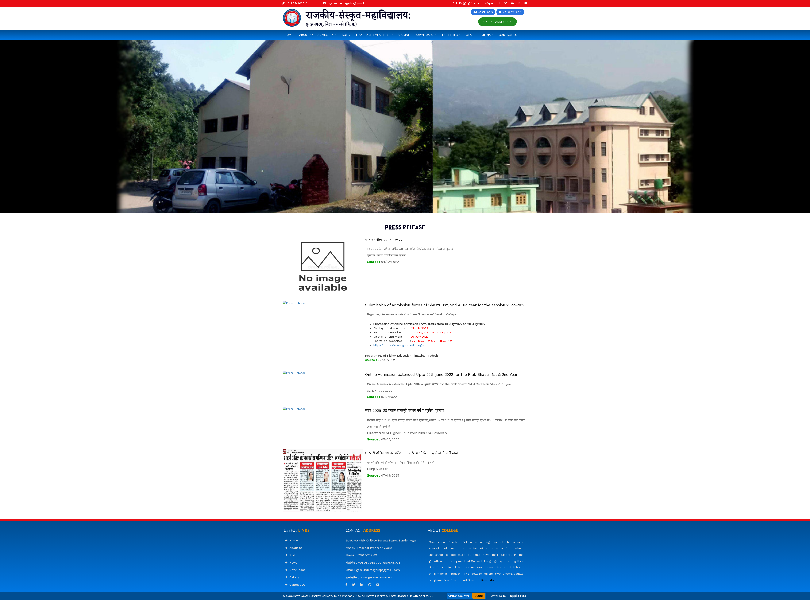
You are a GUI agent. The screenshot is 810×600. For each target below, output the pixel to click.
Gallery (293, 577)
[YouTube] (525, 3)
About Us (294, 547)
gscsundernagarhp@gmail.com (350, 3)
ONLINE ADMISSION (497, 21)
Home (289, 34)
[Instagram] (519, 3)
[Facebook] (499, 3)
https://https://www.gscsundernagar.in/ (401, 345)
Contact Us (508, 34)
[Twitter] (505, 3)
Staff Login (485, 11)
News (292, 562)
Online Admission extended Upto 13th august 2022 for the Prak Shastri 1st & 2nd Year (427, 384)
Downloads (296, 570)
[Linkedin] (512, 3)
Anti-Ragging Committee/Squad (473, 3)
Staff (470, 34)
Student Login (511, 11)
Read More (489, 580)
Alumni (403, 34)
